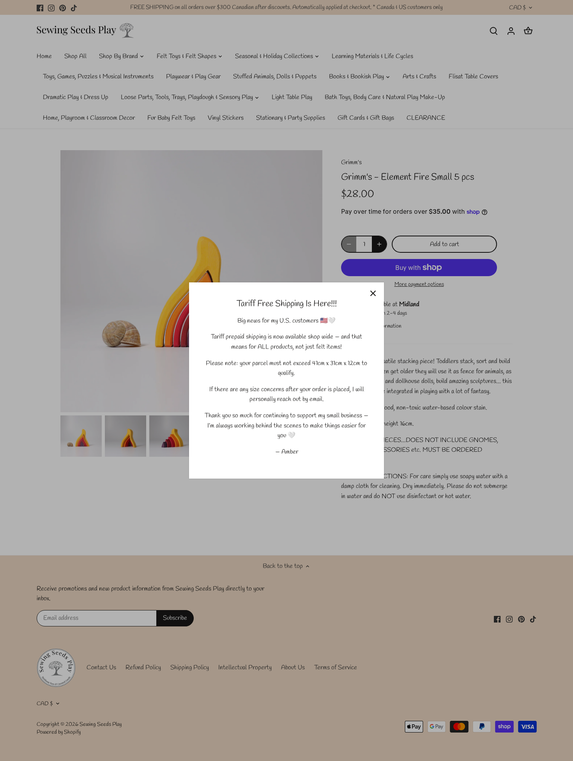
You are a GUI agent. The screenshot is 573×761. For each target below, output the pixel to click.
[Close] (373, 293)
